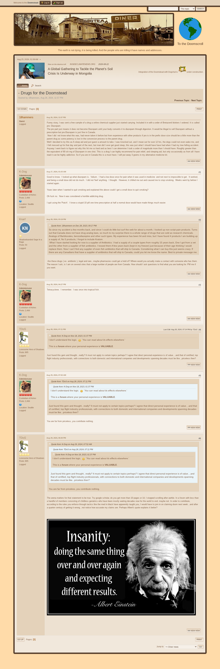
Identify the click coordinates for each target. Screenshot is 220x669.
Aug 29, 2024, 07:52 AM (56, 375)
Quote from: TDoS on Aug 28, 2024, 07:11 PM (71, 381)
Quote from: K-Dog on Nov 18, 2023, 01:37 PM (71, 336)
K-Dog (23, 171)
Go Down (22, 109)
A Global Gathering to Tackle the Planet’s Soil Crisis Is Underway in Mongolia (80, 71)
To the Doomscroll (190, 44)
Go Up (20, 639)
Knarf (22, 219)
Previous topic (181, 100)
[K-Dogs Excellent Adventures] (20, 201)
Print (199, 109)
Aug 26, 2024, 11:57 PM (56, 117)
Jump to (160, 646)
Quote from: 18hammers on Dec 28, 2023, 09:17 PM (74, 226)
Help (181, 666)
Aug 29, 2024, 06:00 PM (56, 438)
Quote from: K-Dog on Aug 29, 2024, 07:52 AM (71, 444)
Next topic (196, 100)
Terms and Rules (191, 666)
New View (195, 161)
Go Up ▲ (203, 666)
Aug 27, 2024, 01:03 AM (56, 172)
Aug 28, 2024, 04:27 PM (56, 284)
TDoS (22, 329)
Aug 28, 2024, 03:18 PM (56, 219)
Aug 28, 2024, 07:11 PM (56, 329)
